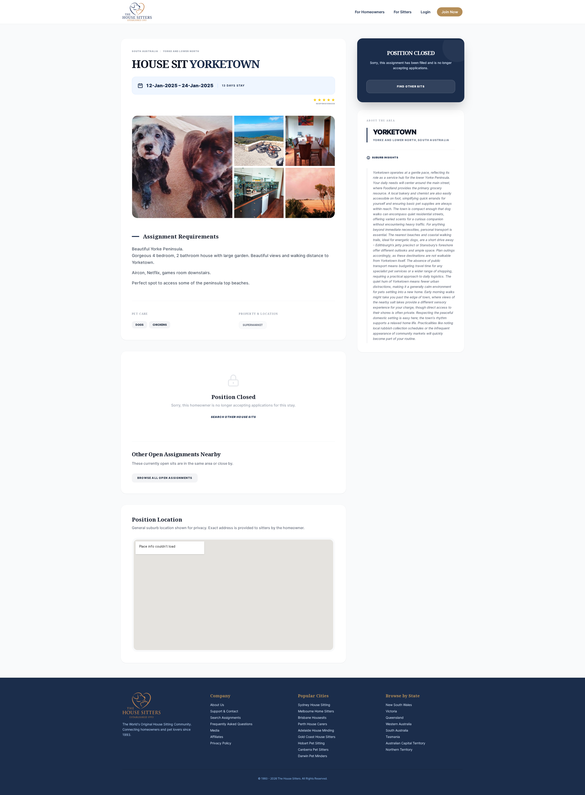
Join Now (449, 12)
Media (214, 730)
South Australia (397, 730)
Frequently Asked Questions (231, 724)
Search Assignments (225, 717)
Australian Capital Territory (405, 743)
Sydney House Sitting (314, 705)
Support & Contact (224, 711)
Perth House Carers (312, 724)
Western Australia (399, 724)
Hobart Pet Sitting (311, 743)
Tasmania (393, 737)
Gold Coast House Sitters (316, 737)
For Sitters (403, 12)
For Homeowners (370, 12)
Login (426, 12)
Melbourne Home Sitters (316, 711)
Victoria (391, 711)
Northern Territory (399, 749)
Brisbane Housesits (312, 717)
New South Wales (399, 705)
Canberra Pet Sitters (313, 749)
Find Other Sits (411, 86)
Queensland (395, 717)
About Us (217, 705)
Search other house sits (233, 417)
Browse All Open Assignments (164, 478)
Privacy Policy (220, 743)
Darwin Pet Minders (312, 756)
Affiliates (216, 737)
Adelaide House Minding (316, 730)
